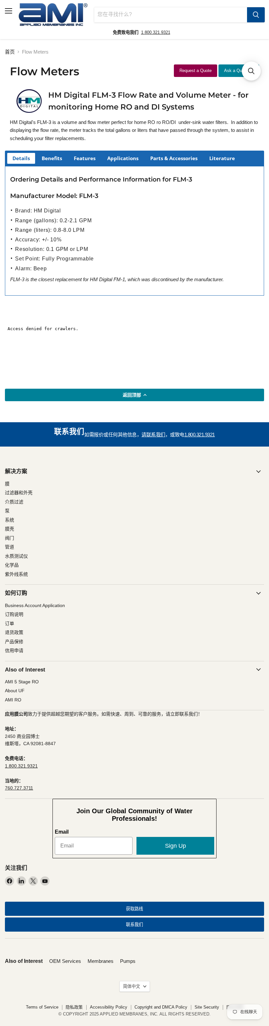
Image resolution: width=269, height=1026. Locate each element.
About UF (15, 690)
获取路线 (134, 908)
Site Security (207, 1007)
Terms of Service (42, 1007)
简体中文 (131, 986)
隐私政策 (74, 1007)
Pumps (127, 961)
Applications (122, 158)
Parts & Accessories (173, 158)
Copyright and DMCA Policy (160, 1007)
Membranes (101, 961)
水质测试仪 (16, 556)
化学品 (12, 565)
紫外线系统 (16, 574)
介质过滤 (14, 501)
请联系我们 (153, 434)
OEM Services (65, 961)
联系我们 (134, 924)
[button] (251, 71)
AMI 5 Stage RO (22, 681)
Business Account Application (35, 605)
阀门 (9, 538)
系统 (9, 520)
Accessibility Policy (108, 1007)
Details (21, 158)
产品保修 (14, 641)
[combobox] (170, 14)
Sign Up (175, 846)
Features (84, 158)
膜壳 (9, 528)
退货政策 (14, 632)
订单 (9, 623)
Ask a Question (239, 70)
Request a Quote (195, 70)
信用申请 (14, 650)
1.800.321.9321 (155, 32)
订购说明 (14, 614)
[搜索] (256, 14)
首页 (10, 52)
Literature (222, 158)
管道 (9, 547)
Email (62, 832)
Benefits (52, 158)
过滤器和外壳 (18, 492)
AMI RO (13, 699)
